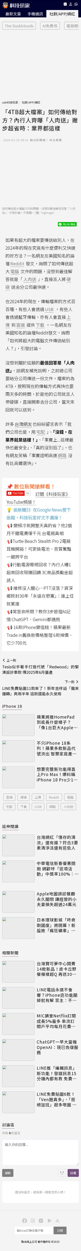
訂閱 (60, 1230)
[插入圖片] (62, 1173)
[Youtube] (65, 5)
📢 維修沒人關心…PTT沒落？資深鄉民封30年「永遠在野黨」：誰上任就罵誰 (40, 596)
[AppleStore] (57, 1220)
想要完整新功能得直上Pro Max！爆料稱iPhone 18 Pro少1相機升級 (57, 774)
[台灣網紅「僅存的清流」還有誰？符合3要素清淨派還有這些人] (18, 845)
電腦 (70, 797)
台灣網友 (23, 424)
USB (38, 806)
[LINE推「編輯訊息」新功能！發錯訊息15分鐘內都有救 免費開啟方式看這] (18, 1076)
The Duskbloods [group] (19, 25)
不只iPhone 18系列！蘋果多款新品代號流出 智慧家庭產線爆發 (57, 748)
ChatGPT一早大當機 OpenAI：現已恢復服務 (57, 1047)
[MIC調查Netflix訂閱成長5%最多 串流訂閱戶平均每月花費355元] (18, 1024)
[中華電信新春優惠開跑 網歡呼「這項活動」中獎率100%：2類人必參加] (18, 871)
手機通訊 (35, 14)
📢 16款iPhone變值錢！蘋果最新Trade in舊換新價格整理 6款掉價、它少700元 (39, 635)
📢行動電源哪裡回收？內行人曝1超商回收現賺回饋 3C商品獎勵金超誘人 (39, 572)
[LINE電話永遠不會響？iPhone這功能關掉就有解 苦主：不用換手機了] (18, 998)
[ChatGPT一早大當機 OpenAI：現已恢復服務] (18, 1050)
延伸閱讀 (10, 826)
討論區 (8, 1124)
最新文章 (13, 14)
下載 (23, 806)
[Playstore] (49, 1220)
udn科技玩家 (10, 102)
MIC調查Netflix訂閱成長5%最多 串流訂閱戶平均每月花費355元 (56, 1021)
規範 (8, 1173)
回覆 (73, 1173)
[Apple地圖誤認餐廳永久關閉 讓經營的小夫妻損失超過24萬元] (18, 902)
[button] (70, 5)
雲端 (9, 797)
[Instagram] (32, 1220)
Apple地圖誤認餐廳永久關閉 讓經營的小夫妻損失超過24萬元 (57, 899)
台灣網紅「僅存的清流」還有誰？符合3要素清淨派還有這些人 (57, 843)
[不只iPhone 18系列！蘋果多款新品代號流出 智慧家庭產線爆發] (18, 751)
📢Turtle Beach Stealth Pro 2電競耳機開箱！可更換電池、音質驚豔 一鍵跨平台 (38, 549)
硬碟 (23, 797)
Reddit (54, 797)
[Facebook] (24, 1220)
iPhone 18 (12, 706)
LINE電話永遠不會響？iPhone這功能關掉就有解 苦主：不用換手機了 (57, 995)
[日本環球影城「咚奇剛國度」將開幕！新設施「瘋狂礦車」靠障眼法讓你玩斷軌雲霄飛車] (18, 928)
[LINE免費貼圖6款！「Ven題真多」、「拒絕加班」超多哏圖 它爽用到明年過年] (18, 1102)
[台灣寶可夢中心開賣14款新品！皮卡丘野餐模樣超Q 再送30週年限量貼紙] (18, 972)
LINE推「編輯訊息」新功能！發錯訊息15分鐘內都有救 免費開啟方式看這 (57, 1073)
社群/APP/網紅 (62, 14)
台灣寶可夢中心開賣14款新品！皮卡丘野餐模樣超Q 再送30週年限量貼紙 (56, 969)
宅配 (9, 806)
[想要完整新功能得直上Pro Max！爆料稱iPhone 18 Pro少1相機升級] (18, 777)
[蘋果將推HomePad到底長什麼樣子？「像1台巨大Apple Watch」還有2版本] (18, 725)
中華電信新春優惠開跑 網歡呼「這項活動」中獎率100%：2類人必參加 (57, 869)
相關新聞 (10, 952)
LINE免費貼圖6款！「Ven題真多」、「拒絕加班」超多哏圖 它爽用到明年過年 (57, 1099)
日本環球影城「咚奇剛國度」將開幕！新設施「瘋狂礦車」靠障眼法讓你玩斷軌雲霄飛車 (56, 925)
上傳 (38, 797)
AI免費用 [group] (50, 25)
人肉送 (68, 806)
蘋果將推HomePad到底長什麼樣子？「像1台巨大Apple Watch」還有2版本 (56, 722)
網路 (52, 806)
